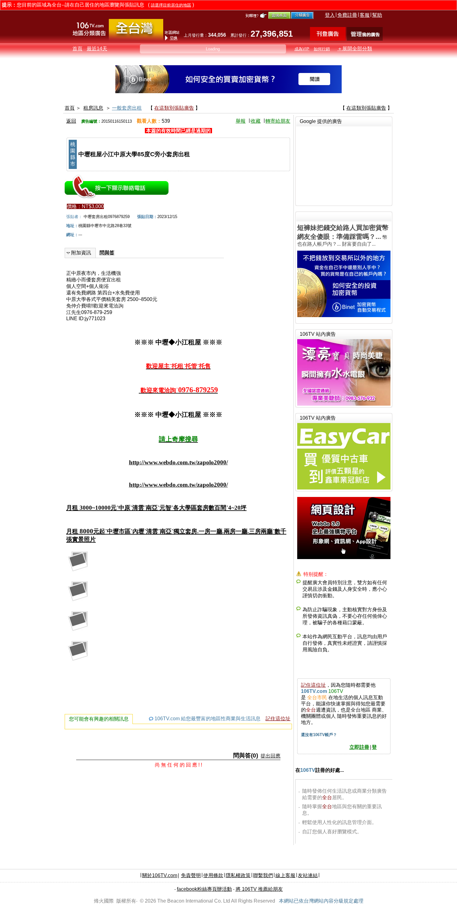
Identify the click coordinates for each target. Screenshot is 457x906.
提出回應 (270, 755)
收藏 (256, 121)
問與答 (106, 252)
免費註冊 (347, 15)
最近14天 (97, 48)
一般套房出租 (127, 108)
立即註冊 (359, 747)
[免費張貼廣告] (328, 39)
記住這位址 (277, 718)
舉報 (241, 121)
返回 (71, 121)
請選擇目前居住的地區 (171, 5)
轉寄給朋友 (277, 121)
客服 (365, 15)
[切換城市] (136, 39)
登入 (330, 15)
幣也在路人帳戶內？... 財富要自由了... (343, 235)
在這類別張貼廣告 (174, 108)
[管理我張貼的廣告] (365, 39)
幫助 (377, 15)
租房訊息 (93, 108)
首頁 (77, 48)
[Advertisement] (343, 165)
